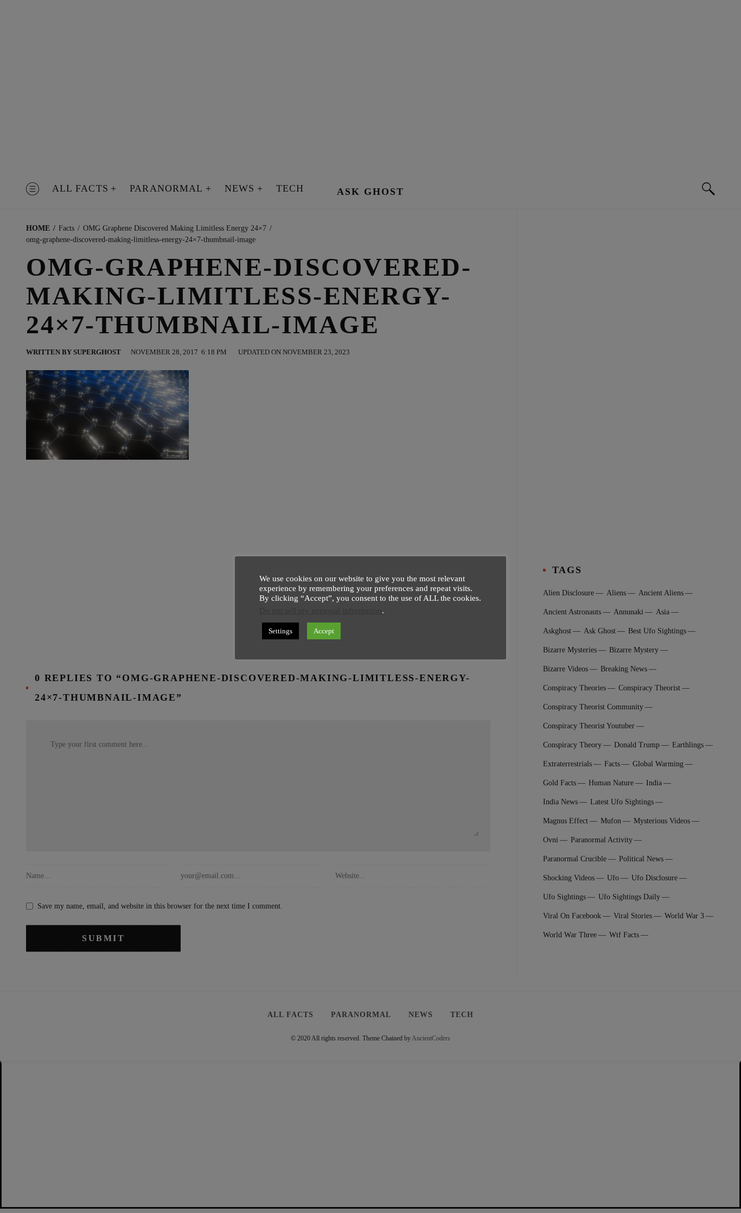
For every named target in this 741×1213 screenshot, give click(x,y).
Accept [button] (324, 631)
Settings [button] (280, 631)
